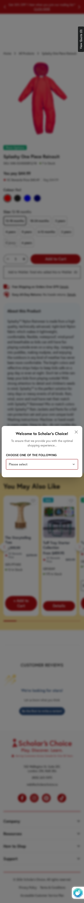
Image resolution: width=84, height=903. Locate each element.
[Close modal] (76, 432)
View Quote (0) (81, 39)
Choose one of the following (31, 455)
